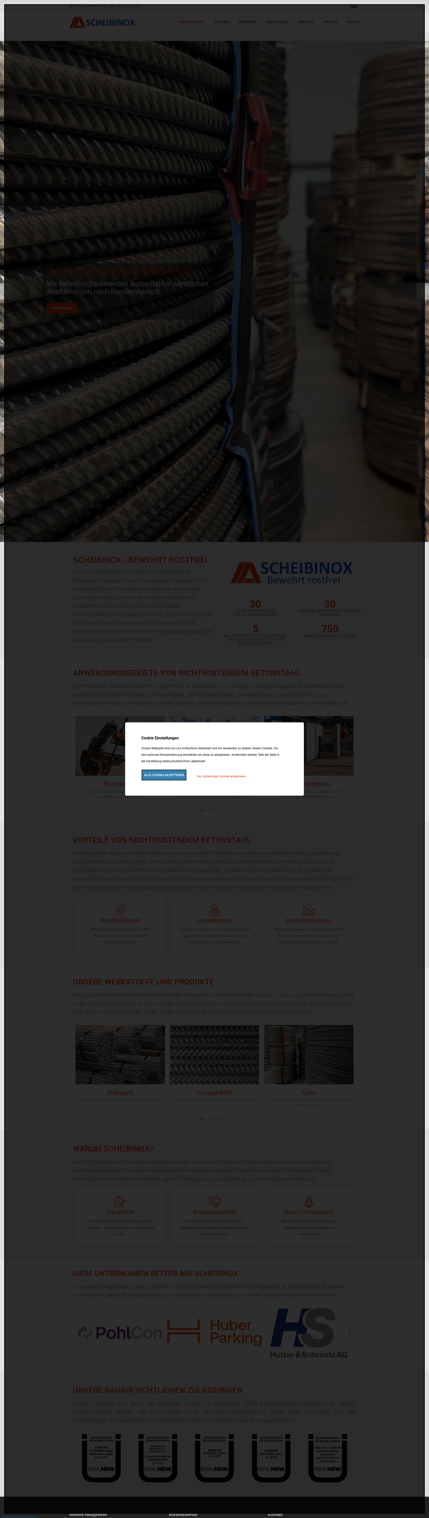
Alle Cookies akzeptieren (164, 775)
